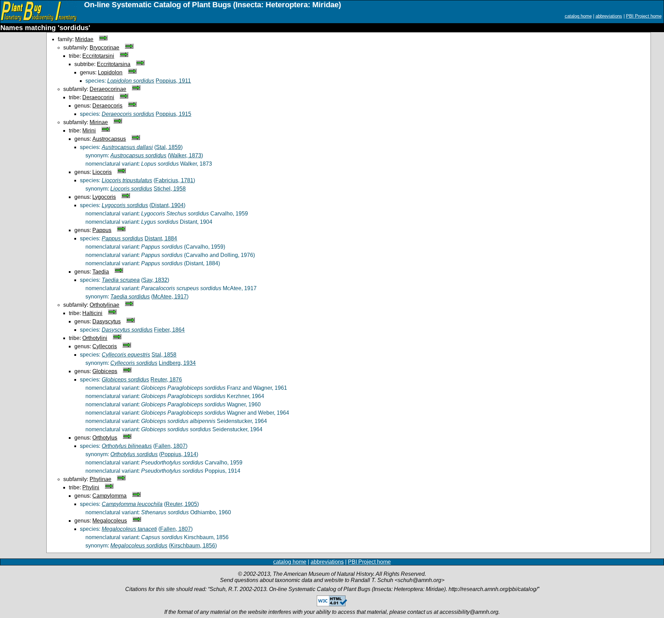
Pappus (101, 230)
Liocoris (102, 172)
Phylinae (100, 479)
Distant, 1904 (167, 205)
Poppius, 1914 (178, 454)
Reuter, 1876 (166, 379)
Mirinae (99, 122)
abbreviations (609, 16)
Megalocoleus (109, 521)
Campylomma (109, 496)
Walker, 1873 (185, 155)
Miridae (84, 39)
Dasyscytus (106, 321)
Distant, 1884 (161, 238)
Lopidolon (110, 72)
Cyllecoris (104, 346)
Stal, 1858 (163, 355)
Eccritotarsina (113, 64)
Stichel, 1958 (170, 189)
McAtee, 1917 (170, 296)
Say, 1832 (155, 280)
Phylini (90, 487)
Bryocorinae (104, 47)
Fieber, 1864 (169, 330)
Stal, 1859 (168, 147)
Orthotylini (94, 338)
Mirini (89, 130)
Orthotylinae (104, 305)
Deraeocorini (98, 97)
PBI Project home (644, 16)
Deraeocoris (107, 106)
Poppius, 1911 (173, 81)
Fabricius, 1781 (174, 180)
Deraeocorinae (108, 89)
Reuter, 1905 (181, 504)
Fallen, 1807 (170, 446)
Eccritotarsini (98, 56)
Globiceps (104, 371)
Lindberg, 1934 (177, 363)
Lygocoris (104, 197)
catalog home (578, 16)
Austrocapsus (109, 139)
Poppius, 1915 (173, 114)
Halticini (92, 313)
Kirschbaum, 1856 (192, 545)
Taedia (100, 272)
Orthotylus (104, 438)
